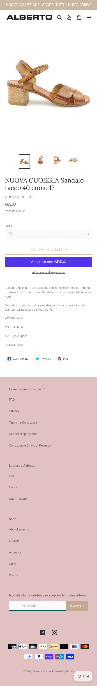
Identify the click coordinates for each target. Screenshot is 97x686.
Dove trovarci (18, 499)
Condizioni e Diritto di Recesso (30, 445)
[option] (24, 161)
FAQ (12, 399)
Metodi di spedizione (23, 434)
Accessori (16, 552)
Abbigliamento (19, 529)
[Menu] (89, 17)
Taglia (8, 226)
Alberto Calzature (41, 671)
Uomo (13, 564)
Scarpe (14, 541)
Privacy (14, 411)
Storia (13, 476)
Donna (13, 575)
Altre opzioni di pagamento (48, 272)
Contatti (15, 487)
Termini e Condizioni (23, 422)
